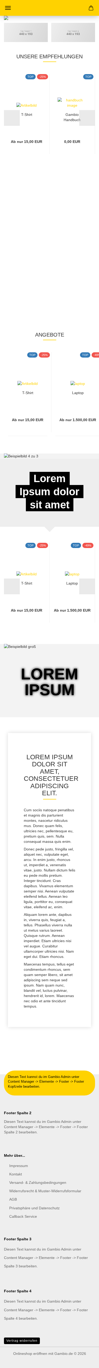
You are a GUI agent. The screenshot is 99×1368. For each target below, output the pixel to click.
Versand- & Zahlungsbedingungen (37, 1182)
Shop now (45, 210)
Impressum (18, 1166)
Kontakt (15, 1174)
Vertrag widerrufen (21, 1341)
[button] (12, 118)
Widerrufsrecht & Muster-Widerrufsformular (45, 1191)
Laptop (78, 393)
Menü (8, 8)
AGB (13, 1199)
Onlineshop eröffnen (30, 1353)
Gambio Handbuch (72, 116)
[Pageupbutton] (84, 1360)
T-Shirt (26, 114)
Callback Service (23, 1216)
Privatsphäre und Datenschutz (34, 1208)
